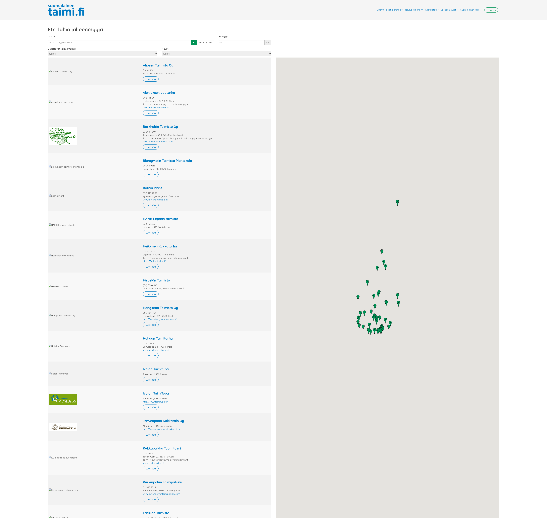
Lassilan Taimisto (156, 513)
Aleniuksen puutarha (159, 93)
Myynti (165, 48)
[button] (378, 295)
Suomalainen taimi (470, 9)
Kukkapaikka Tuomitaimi (162, 448)
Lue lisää (151, 78)
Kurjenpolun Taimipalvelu (162, 482)
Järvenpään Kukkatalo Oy (163, 421)
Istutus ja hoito (413, 9)
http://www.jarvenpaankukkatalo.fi (161, 429)
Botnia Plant (152, 188)
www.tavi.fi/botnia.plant (155, 199)
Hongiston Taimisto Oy (160, 308)
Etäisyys (223, 36)
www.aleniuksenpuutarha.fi (157, 107)
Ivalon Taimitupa (156, 369)
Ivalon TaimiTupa (156, 393)
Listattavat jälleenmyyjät (62, 48)
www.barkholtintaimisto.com (158, 141)
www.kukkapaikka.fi (153, 463)
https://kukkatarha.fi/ (154, 261)
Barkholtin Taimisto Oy (160, 127)
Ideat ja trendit (393, 9)
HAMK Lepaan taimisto (160, 219)
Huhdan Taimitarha (158, 338)
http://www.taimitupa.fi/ (155, 401)
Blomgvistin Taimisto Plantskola (167, 161)
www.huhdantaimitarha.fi (156, 350)
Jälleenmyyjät (448, 9)
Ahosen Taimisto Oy (158, 65)
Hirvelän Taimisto (156, 280)
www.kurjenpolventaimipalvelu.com (161, 493)
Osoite (51, 36)
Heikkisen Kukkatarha (160, 246)
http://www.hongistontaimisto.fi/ (160, 319)
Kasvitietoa (431, 9)
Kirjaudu (491, 10)
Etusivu (380, 9)
